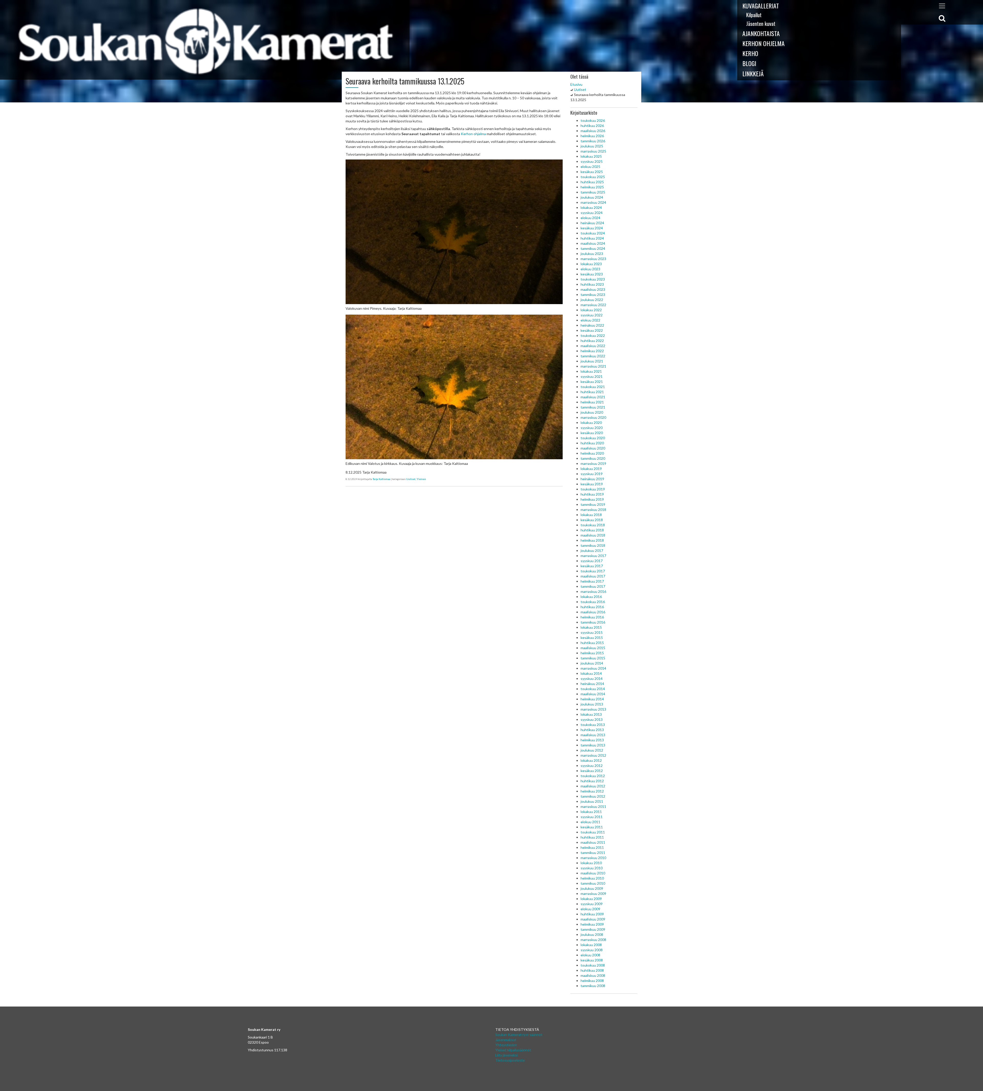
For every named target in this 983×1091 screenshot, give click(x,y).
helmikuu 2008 (592, 980)
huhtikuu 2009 (592, 914)
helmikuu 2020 (592, 453)
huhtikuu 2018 (592, 530)
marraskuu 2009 (593, 893)
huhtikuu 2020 (592, 443)
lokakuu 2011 (591, 811)
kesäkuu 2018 (592, 520)
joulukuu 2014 (592, 663)
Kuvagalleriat (760, 5)
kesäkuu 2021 (592, 381)
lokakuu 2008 (591, 945)
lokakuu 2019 (591, 468)
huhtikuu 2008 (592, 970)
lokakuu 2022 (591, 310)
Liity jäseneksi (506, 1055)
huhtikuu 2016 (592, 607)
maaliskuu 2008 (593, 975)
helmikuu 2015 (592, 653)
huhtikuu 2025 (592, 182)
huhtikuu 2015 (592, 642)
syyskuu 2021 (592, 376)
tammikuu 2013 (593, 745)
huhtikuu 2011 (592, 837)
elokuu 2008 (590, 955)
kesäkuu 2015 (592, 637)
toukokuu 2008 (593, 965)
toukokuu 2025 (593, 177)
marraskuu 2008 (593, 939)
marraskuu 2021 (593, 366)
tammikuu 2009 (593, 929)
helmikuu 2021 (592, 402)
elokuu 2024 (590, 218)
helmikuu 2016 (592, 617)
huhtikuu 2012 (592, 781)
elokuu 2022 (590, 320)
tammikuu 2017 (593, 586)
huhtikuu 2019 (592, 494)
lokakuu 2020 (591, 422)
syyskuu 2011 (592, 817)
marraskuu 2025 (593, 151)
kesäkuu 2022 (592, 330)
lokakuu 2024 (591, 207)
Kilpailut (754, 15)
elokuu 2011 (590, 822)
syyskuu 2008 (592, 950)
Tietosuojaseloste (510, 1060)
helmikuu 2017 (592, 581)
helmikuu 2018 (592, 540)
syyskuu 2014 (592, 678)
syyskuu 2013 (592, 719)
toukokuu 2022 (593, 335)
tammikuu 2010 (593, 883)
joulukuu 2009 (592, 888)
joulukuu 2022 (592, 299)
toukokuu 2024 (593, 233)
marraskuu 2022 (593, 305)
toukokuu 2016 (593, 602)
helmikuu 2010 (592, 878)
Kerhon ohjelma (763, 43)
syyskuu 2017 (592, 561)
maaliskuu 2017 (593, 576)
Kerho (750, 53)
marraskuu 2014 (593, 668)
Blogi (749, 63)
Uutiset (410, 478)
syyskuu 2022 (592, 315)
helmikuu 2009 (592, 924)
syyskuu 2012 (592, 765)
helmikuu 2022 (592, 351)
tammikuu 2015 (593, 658)
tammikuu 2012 (593, 796)
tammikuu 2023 (593, 294)
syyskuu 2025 (592, 161)
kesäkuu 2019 (592, 484)
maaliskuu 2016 (593, 612)
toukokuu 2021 (593, 386)
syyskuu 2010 (592, 868)
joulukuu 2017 (592, 550)
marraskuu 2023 (593, 258)
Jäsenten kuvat (760, 23)
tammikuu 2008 (593, 985)
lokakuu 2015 (591, 627)
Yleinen (421, 478)
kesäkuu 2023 (592, 274)
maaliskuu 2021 (593, 397)
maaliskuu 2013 (593, 735)
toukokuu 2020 (593, 438)
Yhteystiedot (506, 1045)
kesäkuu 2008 (592, 960)
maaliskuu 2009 (593, 919)
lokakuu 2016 (591, 596)
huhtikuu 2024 (592, 238)
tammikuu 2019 (593, 504)
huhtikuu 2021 (592, 392)
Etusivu (576, 84)
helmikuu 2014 (592, 699)
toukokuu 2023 (593, 279)
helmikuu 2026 (592, 136)
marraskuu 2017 (593, 555)
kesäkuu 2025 (592, 171)
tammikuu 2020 (593, 458)
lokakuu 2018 (591, 514)
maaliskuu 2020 (593, 448)
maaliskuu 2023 (593, 289)
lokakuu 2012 (591, 760)
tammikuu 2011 (593, 852)
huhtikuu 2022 (592, 340)
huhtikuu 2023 (592, 284)
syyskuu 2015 (592, 632)
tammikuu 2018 (593, 545)
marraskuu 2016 (593, 591)
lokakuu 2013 (591, 714)
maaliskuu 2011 (593, 842)
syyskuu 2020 (592, 427)
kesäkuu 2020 (592, 433)
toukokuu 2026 (593, 120)
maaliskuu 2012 (593, 786)
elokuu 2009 (590, 909)
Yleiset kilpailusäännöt (513, 1050)
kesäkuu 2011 (592, 827)
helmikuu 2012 (592, 791)
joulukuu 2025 (592, 146)
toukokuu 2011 (593, 832)
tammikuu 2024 (593, 248)
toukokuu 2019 (593, 489)
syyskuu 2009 (592, 904)
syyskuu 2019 (592, 474)
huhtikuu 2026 (592, 125)
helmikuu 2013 (592, 740)
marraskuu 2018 (593, 509)
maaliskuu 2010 (593, 873)
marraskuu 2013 (593, 709)
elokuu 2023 (590, 269)
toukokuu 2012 (593, 776)
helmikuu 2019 (592, 499)
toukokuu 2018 (593, 525)
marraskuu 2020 (593, 417)
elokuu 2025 (590, 166)
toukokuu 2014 (593, 689)
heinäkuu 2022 (592, 325)
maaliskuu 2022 (593, 346)
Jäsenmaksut (505, 1039)
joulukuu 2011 (592, 801)
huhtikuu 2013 (592, 730)
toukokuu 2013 (593, 724)
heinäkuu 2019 (592, 479)
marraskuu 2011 (593, 806)
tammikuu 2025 (593, 192)
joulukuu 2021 (592, 361)
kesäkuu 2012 (592, 770)
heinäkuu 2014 (592, 683)
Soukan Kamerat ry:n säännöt (518, 1034)
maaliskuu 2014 (593, 694)
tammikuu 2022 (593, 356)
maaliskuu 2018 (593, 535)
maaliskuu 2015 (593, 648)
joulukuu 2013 (592, 704)
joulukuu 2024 (592, 197)
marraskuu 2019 (593, 463)
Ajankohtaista (761, 33)
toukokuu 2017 (593, 571)
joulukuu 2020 (592, 412)
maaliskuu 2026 (593, 131)
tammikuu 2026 (593, 141)
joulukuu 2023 (592, 253)
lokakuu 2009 (591, 898)
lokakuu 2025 (591, 156)
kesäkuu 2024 (592, 228)
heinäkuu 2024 (592, 223)
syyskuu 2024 (592, 212)
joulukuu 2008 (592, 934)
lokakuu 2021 (591, 371)
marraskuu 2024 (593, 202)
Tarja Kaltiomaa (381, 478)
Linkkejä (753, 73)
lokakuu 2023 (591, 264)
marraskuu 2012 (593, 755)
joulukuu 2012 (592, 750)
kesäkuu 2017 (592, 566)
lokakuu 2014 (591, 673)
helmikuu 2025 (592, 187)
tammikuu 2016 (593, 622)
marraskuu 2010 (593, 857)
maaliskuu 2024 (593, 243)
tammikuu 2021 (593, 407)
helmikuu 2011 (592, 847)
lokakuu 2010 (591, 863)
